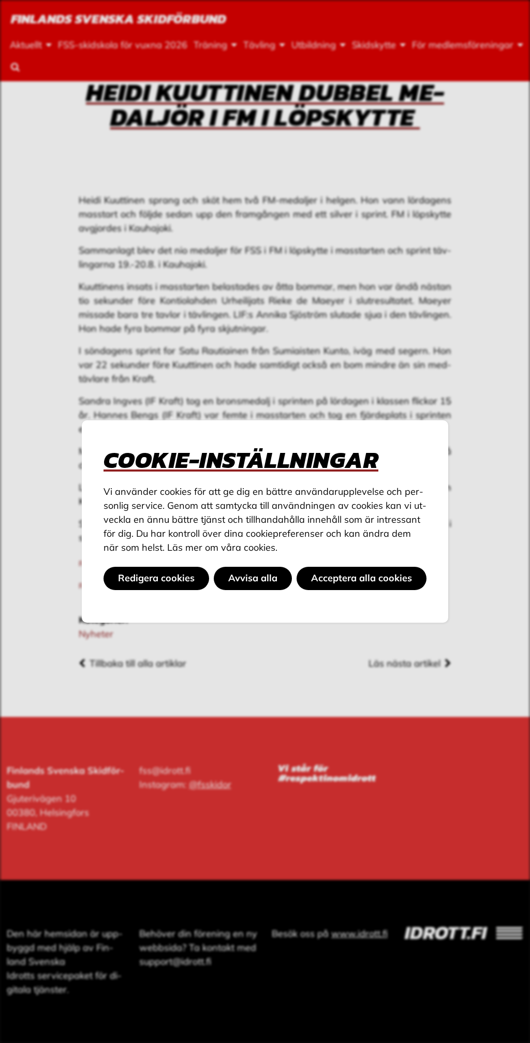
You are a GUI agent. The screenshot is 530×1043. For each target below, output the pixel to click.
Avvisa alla (252, 578)
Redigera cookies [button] (156, 578)
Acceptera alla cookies (361, 578)
